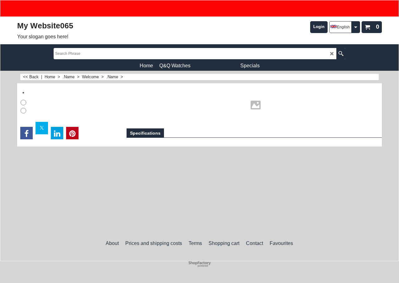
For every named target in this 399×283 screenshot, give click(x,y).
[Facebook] (26, 133)
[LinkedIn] (57, 133)
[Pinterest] (72, 133)
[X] (42, 128)
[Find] (340, 53)
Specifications (145, 133)
